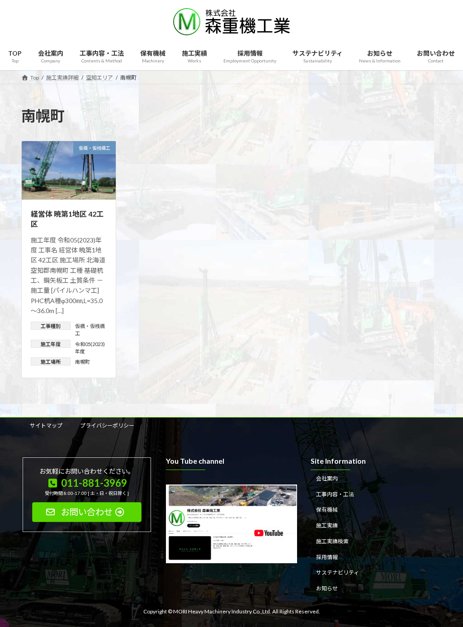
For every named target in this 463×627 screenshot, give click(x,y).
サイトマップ (46, 425)
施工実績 (327, 525)
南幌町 (82, 362)
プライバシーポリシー (107, 425)
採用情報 (327, 556)
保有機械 (327, 509)
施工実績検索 (332, 541)
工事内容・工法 (335, 493)
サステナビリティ (337, 572)
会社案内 (327, 478)
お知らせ (327, 588)
